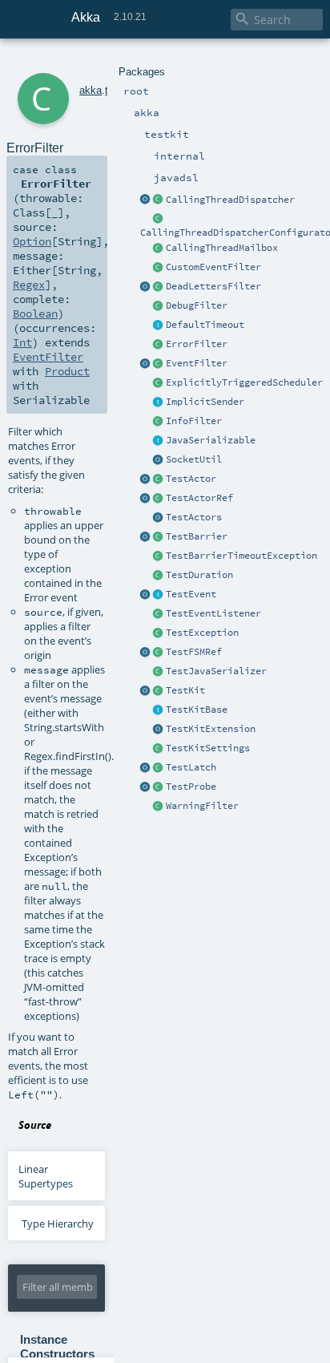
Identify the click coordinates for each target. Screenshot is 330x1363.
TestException (202, 632)
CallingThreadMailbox (222, 247)
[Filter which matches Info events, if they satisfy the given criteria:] (158, 421)
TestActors (194, 517)
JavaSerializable (211, 440)
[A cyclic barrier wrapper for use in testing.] (145, 537)
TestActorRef (199, 498)
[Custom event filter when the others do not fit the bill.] (158, 267)
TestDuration (199, 574)
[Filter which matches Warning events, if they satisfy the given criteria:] (158, 806)
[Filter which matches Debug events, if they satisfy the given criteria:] (158, 306)
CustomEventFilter (213, 267)
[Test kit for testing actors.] (158, 691)
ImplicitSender (205, 401)
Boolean (35, 313)
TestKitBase (196, 709)
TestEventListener (213, 613)
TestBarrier (196, 536)
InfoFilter (194, 421)
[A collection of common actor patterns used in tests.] (158, 518)
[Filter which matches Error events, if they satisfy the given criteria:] (158, 344)
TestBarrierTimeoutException (241, 555)
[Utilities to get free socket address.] (158, 460)
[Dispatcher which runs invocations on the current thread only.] (158, 200)
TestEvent (191, 594)
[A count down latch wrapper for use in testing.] (145, 768)
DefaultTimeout (205, 324)
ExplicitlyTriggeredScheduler (244, 382)
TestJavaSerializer (216, 671)
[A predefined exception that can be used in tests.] (158, 633)
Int (22, 342)
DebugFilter (196, 305)
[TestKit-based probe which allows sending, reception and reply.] (158, 787)
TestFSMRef (194, 651)
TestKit (185, 690)
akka (90, 90)
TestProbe (191, 786)
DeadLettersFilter (213, 286)
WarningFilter (202, 805)
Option (32, 241)
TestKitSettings (208, 748)
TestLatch (191, 767)
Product (67, 371)
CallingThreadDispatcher (230, 199)
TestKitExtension (211, 728)
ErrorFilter (196, 344)
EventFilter (196, 363)
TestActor (191, 478)
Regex (29, 284)
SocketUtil (194, 459)
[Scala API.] (158, 575)
